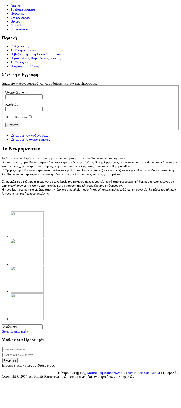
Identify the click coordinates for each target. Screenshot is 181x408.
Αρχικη (16, 5)
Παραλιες (17, 13)
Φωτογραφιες (20, 17)
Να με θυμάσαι (16, 117)
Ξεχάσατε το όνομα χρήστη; (30, 139)
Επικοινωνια (19, 29)
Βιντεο (15, 21)
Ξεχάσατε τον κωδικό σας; (29, 135)
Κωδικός (11, 104)
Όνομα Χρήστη (16, 92)
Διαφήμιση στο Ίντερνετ (145, 373)
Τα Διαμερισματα (23, 9)
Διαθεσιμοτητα (21, 25)
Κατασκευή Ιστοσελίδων (104, 373)
